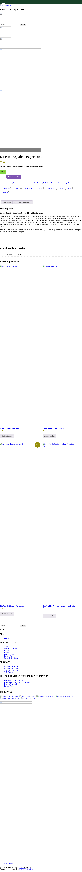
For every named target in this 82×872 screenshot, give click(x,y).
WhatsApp (28, 188)
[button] (4, 2)
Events (6, 652)
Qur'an (68, 183)
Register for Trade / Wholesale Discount (17, 682)
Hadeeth (54, 183)
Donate (6, 650)
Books (10, 183)
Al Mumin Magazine (11, 668)
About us (7, 646)
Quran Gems (17, 183)
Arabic (28, 183)
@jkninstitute (8, 863)
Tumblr (5, 193)
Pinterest (39, 188)
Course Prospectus (10, 648)
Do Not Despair (37, 183)
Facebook (6, 188)
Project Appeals (9, 654)
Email (61, 188)
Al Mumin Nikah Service (12, 666)
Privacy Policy (9, 656)
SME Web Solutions (26, 869)
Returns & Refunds (10, 684)
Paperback (61, 183)
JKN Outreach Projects (12, 670)
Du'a (44, 183)
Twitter (17, 188)
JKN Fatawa (8, 672)
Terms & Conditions (11, 658)
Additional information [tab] (22, 202)
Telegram (51, 188)
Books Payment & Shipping (13, 680)
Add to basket (13, 176)
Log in (6, 638)
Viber (70, 188)
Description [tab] (7, 202)
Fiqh (48, 183)
